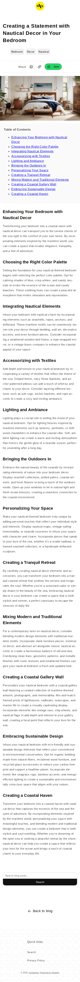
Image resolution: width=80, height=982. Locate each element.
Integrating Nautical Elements (32, 151)
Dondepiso (34, 972)
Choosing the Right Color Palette (34, 146)
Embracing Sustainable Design (33, 189)
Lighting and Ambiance (27, 160)
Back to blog (43, 911)
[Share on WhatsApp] (31, 67)
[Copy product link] (39, 67)
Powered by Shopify (49, 972)
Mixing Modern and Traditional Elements (40, 179)
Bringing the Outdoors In (28, 165)
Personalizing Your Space (29, 170)
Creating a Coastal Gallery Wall (33, 184)
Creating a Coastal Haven (29, 194)
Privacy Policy (36, 960)
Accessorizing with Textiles (30, 156)
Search (40, 882)
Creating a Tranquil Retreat (30, 175)
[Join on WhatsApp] (53, 66)
